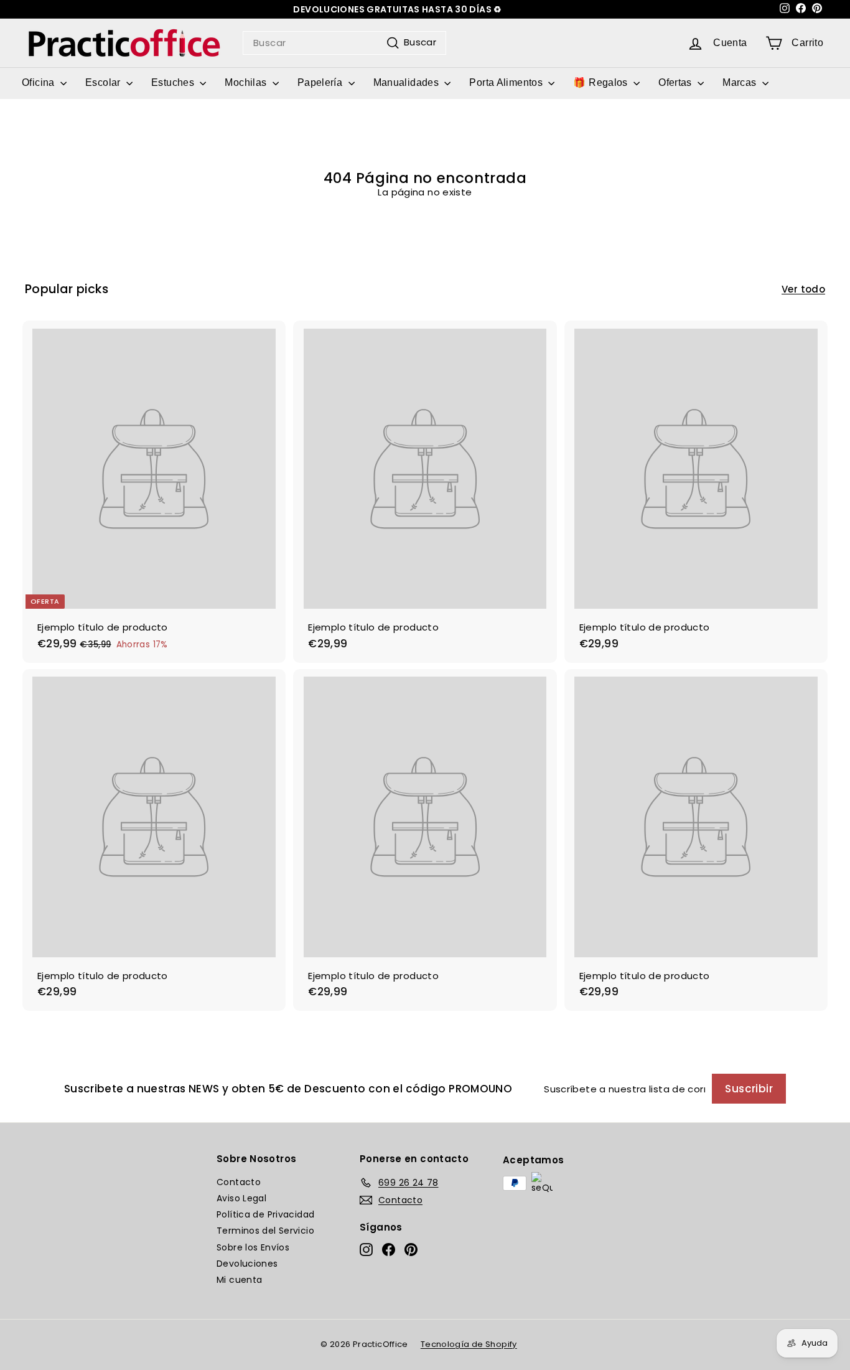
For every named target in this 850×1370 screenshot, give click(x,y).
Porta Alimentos (507, 82)
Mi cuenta (239, 1280)
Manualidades (407, 82)
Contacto (239, 1182)
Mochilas (247, 82)
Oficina (39, 82)
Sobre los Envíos (253, 1247)
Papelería (321, 82)
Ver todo (803, 289)
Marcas (740, 82)
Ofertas (676, 82)
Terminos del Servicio (265, 1230)
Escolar (104, 82)
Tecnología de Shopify (469, 1344)
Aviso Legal (241, 1198)
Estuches (174, 82)
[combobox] (344, 43)
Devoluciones (247, 1263)
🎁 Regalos (601, 82)
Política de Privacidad (265, 1214)
